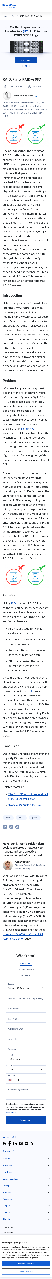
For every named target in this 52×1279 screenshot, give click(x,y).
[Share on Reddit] (17, 827)
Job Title (12, 1039)
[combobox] (14, 1080)
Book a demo (26, 1120)
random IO (28, 428)
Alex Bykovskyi (22, 861)
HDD (21, 817)
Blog (14, 16)
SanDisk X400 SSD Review (24, 805)
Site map (7, 1151)
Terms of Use (8, 1228)
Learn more (26, 60)
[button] (23, 66)
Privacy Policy (11, 1112)
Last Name (13, 1019)
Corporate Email (16, 1029)
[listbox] (26, 988)
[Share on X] (11, 827)
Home (5, 16)
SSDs (14, 603)
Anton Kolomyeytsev (23, 95)
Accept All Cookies (26, 1263)
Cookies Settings (26, 1271)
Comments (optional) (18, 1090)
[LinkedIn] (36, 95)
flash (8, 817)
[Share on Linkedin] (5, 827)
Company (12, 1049)
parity (34, 817)
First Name (13, 1008)
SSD (30, 691)
